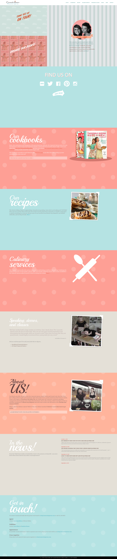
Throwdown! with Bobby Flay (28, 399)
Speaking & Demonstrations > (20, 344)
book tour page (39, 152)
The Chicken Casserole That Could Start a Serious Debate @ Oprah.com (80, 448)
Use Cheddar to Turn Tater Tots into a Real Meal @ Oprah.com (77, 440)
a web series (80, 51)
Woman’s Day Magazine (28, 402)
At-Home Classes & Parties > (19, 346)
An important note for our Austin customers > (25, 412)
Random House (25, 526)
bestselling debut (24, 148)
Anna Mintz (17, 526)
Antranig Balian (18, 521)
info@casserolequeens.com (47, 515)
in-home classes (81, 49)
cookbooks (82, 45)
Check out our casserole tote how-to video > (21, 158)
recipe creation (81, 47)
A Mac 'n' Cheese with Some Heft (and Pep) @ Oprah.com (75, 456)
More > (29, 214)
